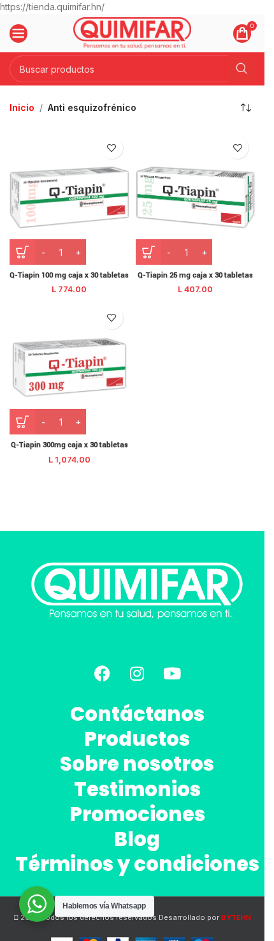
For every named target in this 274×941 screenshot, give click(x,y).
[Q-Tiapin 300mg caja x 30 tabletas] (69, 367)
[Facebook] (102, 673)
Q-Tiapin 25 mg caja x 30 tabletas (195, 275)
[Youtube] (172, 673)
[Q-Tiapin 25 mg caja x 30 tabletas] (196, 197)
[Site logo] (132, 32)
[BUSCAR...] (241, 69)
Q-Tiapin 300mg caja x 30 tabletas (69, 445)
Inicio (22, 107)
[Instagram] (137, 673)
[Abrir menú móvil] (18, 33)
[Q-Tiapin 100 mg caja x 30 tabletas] (69, 197)
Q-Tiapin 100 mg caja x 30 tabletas (69, 275)
